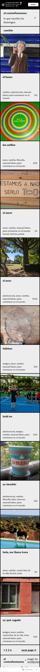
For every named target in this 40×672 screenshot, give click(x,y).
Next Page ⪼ (28, 650)
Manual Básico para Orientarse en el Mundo (17, 95)
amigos (6, 363)
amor (5, 159)
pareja (21, 233)
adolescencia (9, 295)
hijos (13, 499)
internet (21, 499)
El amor (7, 212)
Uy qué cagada (12, 620)
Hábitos (7, 348)
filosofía (20, 159)
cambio (6, 92)
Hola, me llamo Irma (15, 552)
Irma (19, 573)
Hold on (7, 416)
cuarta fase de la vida (13, 635)
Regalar (33, 4)
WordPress (33, 661)
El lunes (7, 76)
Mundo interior (10, 233)
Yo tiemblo (9, 484)
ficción (13, 573)
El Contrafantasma (15, 13)
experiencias (17, 92)
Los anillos (9, 144)
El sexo (7, 280)
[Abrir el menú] (35, 17)
